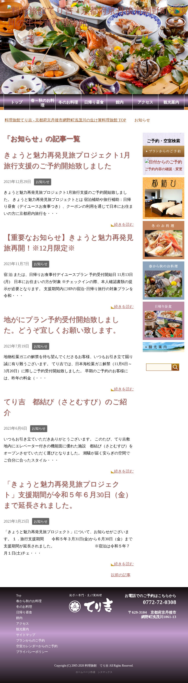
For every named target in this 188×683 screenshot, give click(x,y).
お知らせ (42, 182)
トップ (17, 102)
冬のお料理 (68, 102)
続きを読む (124, 224)
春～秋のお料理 (42, 102)
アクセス (145, 102)
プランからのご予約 (30, 640)
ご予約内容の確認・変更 (163, 169)
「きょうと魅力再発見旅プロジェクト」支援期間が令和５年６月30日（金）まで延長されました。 (68, 494)
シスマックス (105, 672)
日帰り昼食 (94, 102)
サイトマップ (25, 635)
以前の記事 (120, 575)
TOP (65, 120)
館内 (120, 102)
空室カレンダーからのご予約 (37, 646)
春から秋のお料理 (29, 601)
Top (18, 595)
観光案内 (171, 102)
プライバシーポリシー (32, 652)
